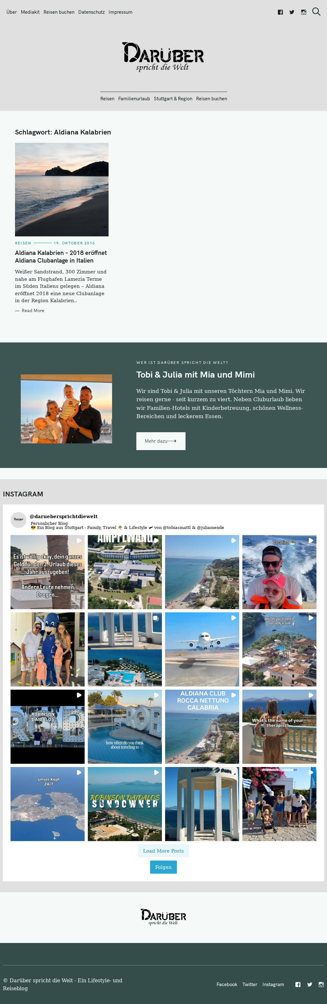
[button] (48, 572)
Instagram (273, 984)
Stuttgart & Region (173, 99)
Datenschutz (91, 12)
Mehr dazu (156, 441)
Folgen (163, 867)
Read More (33, 310)
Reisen (107, 99)
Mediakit (30, 12)
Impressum (121, 12)
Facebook (227, 984)
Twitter (249, 984)
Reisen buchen (58, 12)
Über (11, 12)
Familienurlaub (134, 99)
